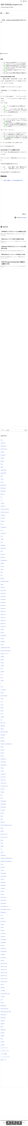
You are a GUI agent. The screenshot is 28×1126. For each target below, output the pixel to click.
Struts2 (2, 924)
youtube (3, 1044)
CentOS (2, 503)
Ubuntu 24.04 (4, 981)
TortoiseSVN (4, 951)
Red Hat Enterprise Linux (6, 825)
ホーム (3, 13)
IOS (1, 674)
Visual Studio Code (5, 993)
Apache (2, 461)
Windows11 (3, 1017)
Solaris (2, 891)
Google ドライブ (4, 653)
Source (2, 894)
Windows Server (4, 1008)
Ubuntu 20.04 (4, 963)
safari (2, 852)
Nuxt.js (2, 756)
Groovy (2, 662)
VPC (2, 999)
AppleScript (3, 470)
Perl (2, 795)
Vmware (3, 996)
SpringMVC (3, 912)
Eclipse (2, 578)
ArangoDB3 (3, 473)
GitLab (2, 638)
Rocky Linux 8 (4, 834)
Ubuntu (2, 960)
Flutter (2, 632)
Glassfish (3, 641)
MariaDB (3, 725)
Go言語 (2, 656)
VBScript (3, 987)
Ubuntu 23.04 (4, 978)
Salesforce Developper (6, 861)
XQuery (2, 1041)
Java (2, 686)
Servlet (2, 879)
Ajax (2, 440)
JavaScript (3, 689)
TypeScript (3, 957)
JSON (2, 698)
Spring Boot (3, 903)
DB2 (2, 551)
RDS (2, 819)
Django (2, 563)
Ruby (2, 840)
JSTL (2, 704)
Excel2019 (3, 602)
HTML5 (2, 671)
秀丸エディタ (4, 1059)
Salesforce (3, 855)
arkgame (24, 217)
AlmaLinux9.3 (4, 449)
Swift (2, 927)
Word (2, 1026)
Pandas (2, 792)
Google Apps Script (5, 647)
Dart (2, 542)
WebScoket (3, 1005)
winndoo (3, 1020)
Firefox (2, 629)
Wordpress (3, 1029)
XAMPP (2, 1035)
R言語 (2, 846)
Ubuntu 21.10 (4, 969)
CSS (2, 536)
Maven (2, 728)
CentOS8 (3, 515)
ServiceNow (3, 876)
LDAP (2, 710)
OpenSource (4, 765)
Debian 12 (3, 557)
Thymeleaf (3, 942)
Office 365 (3, 762)
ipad (2, 677)
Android (2, 452)
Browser (3, 494)
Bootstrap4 (3, 488)
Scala (2, 864)
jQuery (2, 692)
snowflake (3, 885)
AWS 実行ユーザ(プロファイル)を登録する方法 (13, 231)
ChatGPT (3, 518)
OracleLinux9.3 (4, 786)
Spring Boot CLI (4, 906)
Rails (2, 816)
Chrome (2, 521)
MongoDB (3, 734)
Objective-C (3, 759)
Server (2, 870)
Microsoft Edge (4, 731)
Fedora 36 (3, 614)
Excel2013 (3, 596)
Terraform (3, 936)
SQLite (2, 918)
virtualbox (3, 990)
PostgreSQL (3, 801)
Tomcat (2, 945)
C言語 (2, 539)
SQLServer (3, 921)
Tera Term (3, 933)
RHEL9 (2, 831)
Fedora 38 (3, 620)
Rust (2, 843)
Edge (2, 584)
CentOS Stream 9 (5, 512)
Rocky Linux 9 (4, 837)
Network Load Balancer (6, 743)
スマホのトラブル (5, 1050)
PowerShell (3, 807)
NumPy (2, 753)
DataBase (3, 545)
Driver (2, 569)
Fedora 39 (3, 623)
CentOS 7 (3, 506)
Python (2, 813)
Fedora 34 (3, 608)
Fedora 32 (3, 605)
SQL (2, 915)
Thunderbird (4, 939)
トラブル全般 (4, 1053)
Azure (2, 479)
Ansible (2, 458)
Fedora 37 (3, 617)
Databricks (3, 548)
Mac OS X (3, 722)
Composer (3, 533)
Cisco (2, 524)
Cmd (2, 530)
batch (2, 482)
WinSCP (2, 1023)
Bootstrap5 (3, 491)
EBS (2, 572)
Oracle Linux (4, 783)
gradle (2, 659)
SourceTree (3, 897)
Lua (1, 719)
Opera (2, 768)
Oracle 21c (3, 780)
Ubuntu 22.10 (4, 975)
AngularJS (3, 455)
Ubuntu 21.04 (4, 966)
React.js (2, 822)
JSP (2, 701)
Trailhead (3, 954)
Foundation (3, 635)
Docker (2, 566)
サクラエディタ (4, 1047)
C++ (2, 500)
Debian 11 (3, 554)
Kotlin (2, 707)
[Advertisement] (14, 38)
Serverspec (3, 873)
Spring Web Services (5, 909)
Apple (2, 467)
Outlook (2, 789)
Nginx (2, 746)
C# (1, 497)
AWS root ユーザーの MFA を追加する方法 (12, 239)
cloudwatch (3, 527)
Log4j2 (2, 716)
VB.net (2, 984)
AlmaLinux (3, 443)
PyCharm (3, 810)
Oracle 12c (3, 774)
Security (3, 867)
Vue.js (2, 1002)
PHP (2, 798)
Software (3, 888)
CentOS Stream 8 (5, 509)
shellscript (3, 882)
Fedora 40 (3, 626)
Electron (3, 587)
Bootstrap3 (3, 485)
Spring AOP (3, 900)
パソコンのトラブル (5, 1056)
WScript (2, 1032)
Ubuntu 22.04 (4, 972)
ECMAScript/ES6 (5, 581)
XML (2, 1038)
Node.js (2, 749)
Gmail (2, 644)
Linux (2, 713)
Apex (2, 464)
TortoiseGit (3, 948)
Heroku (2, 665)
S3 (1, 849)
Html (2, 668)
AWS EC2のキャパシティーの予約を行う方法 (13, 254)
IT (1, 683)
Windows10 (3, 1014)
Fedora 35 (3, 611)
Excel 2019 (3, 590)
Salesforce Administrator (6, 858)
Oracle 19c (3, 777)
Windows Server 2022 (6, 1011)
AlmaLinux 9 (3, 446)
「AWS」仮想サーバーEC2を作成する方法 (12, 180)
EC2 (2, 575)
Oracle (2, 771)
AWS (8, 13)
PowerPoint (3, 804)
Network (3, 740)
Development (4, 560)
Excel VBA (3, 593)
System (2, 930)
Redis (2, 828)
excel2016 (3, 599)
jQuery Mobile (4, 695)
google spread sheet (5, 650)
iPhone (2, 680)
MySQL (2, 737)
